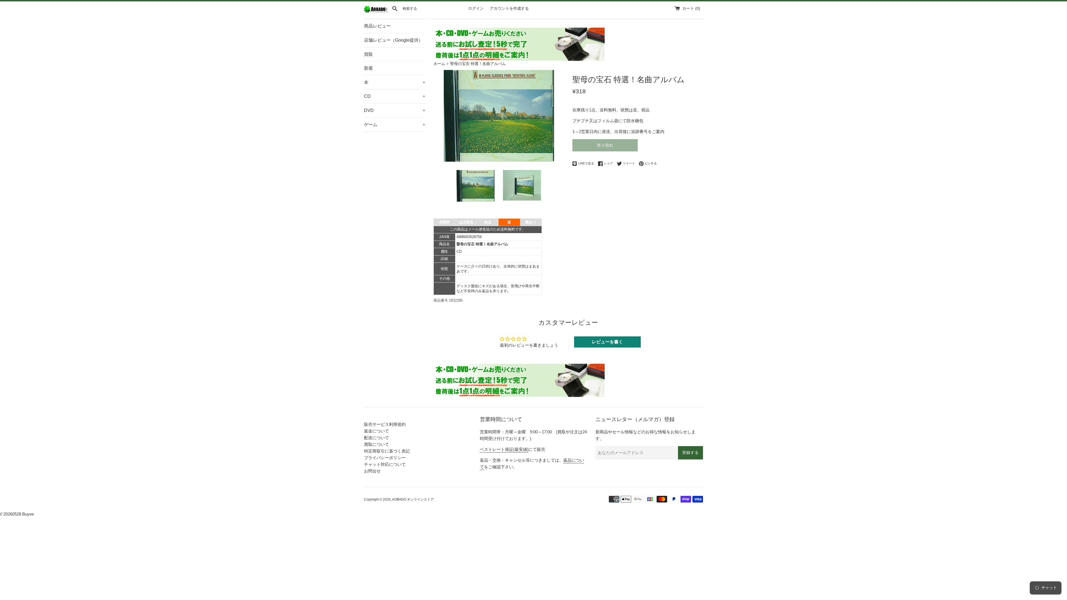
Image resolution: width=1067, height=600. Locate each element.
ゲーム (394, 124)
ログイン (476, 8)
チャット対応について (385, 464)
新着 (368, 68)
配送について (376, 437)
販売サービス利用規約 (385, 424)
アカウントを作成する (509, 8)
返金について (376, 431)
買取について (376, 444)
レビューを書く (607, 341)
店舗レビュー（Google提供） (393, 40)
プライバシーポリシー (385, 457)
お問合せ (372, 471)
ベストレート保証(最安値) (504, 449)
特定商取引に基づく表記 (387, 451)
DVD (394, 110)
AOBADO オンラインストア (413, 499)
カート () (691, 8)
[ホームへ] (376, 11)
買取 (368, 54)
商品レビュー (377, 26)
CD (394, 96)
